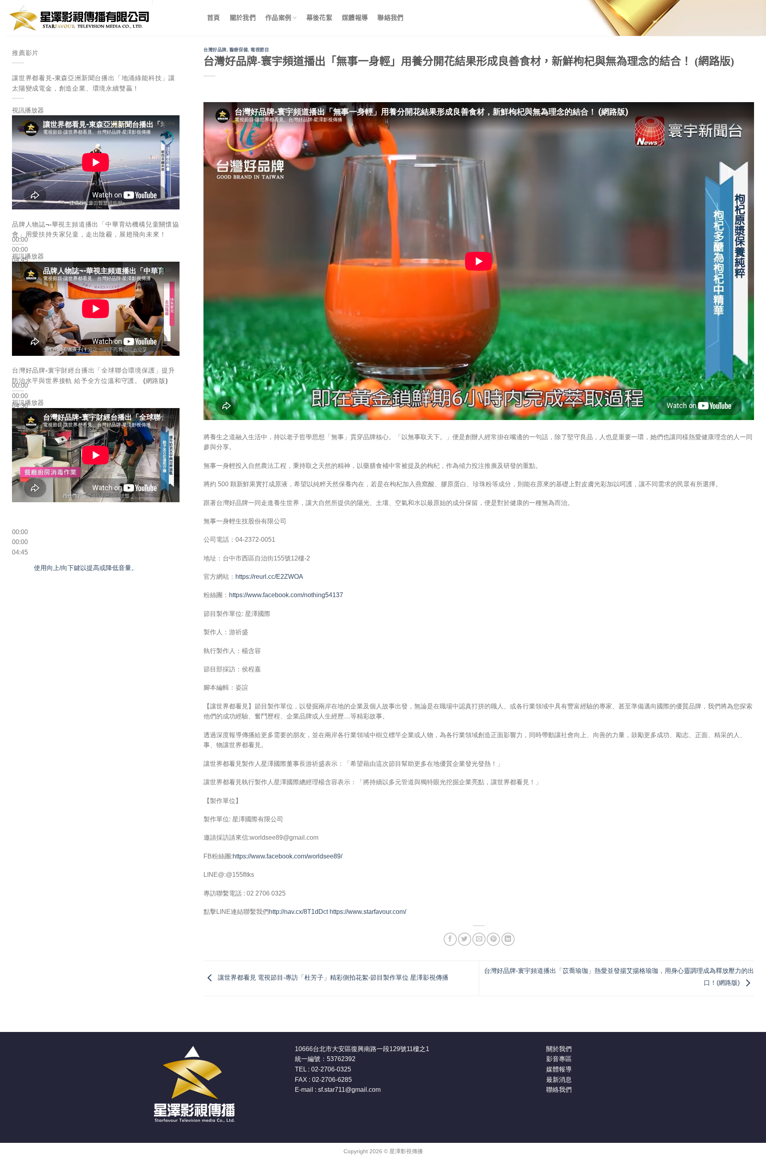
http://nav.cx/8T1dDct (298, 911)
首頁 (213, 17)
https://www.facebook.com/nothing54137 (286, 595)
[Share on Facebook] (450, 939)
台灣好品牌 (215, 49)
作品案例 (278, 17)
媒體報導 (355, 17)
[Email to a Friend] (479, 939)
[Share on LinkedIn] (508, 939)
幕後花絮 (319, 17)
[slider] (86, 567)
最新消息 (559, 1079)
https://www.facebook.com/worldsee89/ (287, 856)
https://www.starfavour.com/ (368, 911)
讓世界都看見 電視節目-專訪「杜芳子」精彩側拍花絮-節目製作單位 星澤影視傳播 (332, 978)
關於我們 (243, 17)
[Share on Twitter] (464, 939)
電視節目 (260, 49)
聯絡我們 (390, 17)
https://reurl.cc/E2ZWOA (269, 576)
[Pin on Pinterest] (493, 939)
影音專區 (559, 1058)
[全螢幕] (20, 294)
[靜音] (20, 272)
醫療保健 (238, 49)
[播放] (20, 220)
